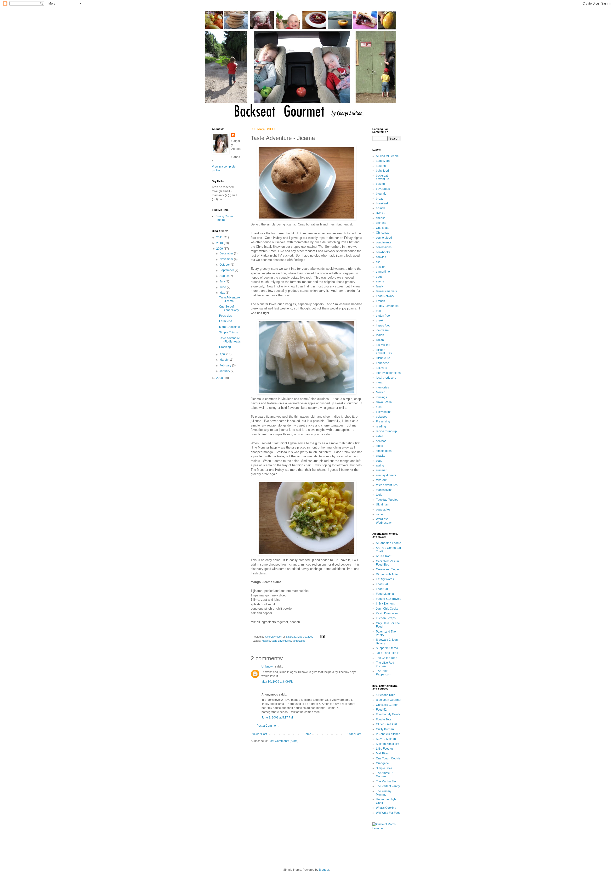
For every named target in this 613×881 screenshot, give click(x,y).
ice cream (382, 330)
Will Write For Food (388, 812)
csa (378, 262)
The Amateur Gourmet (384, 774)
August (224, 276)
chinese (381, 222)
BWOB (380, 213)
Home (307, 734)
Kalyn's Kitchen (386, 739)
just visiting (383, 345)
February (226, 365)
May (223, 292)
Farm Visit (225, 321)
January (225, 371)
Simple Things (228, 332)
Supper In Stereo (387, 648)
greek (379, 320)
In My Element (385, 603)
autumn (381, 166)
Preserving (383, 421)
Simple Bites (384, 768)
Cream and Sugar (387, 569)
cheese (381, 218)
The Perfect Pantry (388, 786)
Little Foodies (384, 748)
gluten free (383, 315)
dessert (381, 267)
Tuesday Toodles (387, 499)
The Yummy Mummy (383, 793)
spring (380, 465)
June (223, 287)
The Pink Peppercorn (383, 672)
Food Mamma (385, 593)
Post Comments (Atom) (283, 741)
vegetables (299, 640)
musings (381, 397)
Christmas (382, 232)
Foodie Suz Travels (388, 598)
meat (379, 382)
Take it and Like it (387, 653)
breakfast (382, 203)
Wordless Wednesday (384, 520)
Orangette (382, 763)
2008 (220, 378)
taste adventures (281, 640)
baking (380, 183)
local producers (386, 377)
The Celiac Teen (386, 658)
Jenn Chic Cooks (387, 608)
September (227, 270)
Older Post (354, 734)
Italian (380, 340)
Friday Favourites (387, 306)
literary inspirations (388, 373)
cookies (381, 257)
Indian (380, 335)
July (223, 281)
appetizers (383, 161)
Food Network (385, 296)
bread (380, 198)
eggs (379, 276)
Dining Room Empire (224, 218)
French (380, 301)
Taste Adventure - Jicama (229, 299)
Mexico (266, 640)
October (225, 264)
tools (379, 494)
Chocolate (382, 228)
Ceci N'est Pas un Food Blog (387, 563)
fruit (378, 311)
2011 (220, 237)
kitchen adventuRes (384, 351)
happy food (383, 325)
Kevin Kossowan (387, 613)
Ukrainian (382, 504)
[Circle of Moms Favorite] (386, 828)
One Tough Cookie (388, 758)
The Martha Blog (386, 781)
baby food (382, 170)
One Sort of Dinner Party (229, 308)
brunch (380, 208)
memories (382, 387)
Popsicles (225, 315)
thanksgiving (384, 490)
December (227, 253)
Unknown (267, 666)
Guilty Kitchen (385, 729)
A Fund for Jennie (387, 156)
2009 (220, 248)
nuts (378, 407)
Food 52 (381, 709)
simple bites (384, 451)
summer (381, 470)
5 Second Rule (385, 695)
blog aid (381, 193)
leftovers (381, 368)
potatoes (381, 416)
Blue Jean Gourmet (388, 699)
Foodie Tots (383, 719)
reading (381, 426)
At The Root (383, 556)
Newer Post (259, 734)
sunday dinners (386, 475)
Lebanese (382, 363)
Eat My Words (385, 579)
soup (379, 460)
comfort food (384, 237)
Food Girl (382, 584)
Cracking (225, 347)
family (380, 286)
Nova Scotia (384, 402)
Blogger (324, 869)
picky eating (384, 412)
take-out (381, 480)
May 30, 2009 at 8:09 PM (277, 681)
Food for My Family (388, 714)
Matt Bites (382, 753)
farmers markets (386, 291)
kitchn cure (383, 358)
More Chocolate (229, 327)
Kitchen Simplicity (387, 744)
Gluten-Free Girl (386, 724)
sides (379, 446)
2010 (220, 243)
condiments (383, 242)
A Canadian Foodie (388, 543)
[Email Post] (322, 636)
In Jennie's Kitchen (388, 734)
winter (380, 514)
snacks (380, 455)
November (227, 259)
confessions (384, 247)
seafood (381, 441)
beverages (383, 189)
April (223, 354)
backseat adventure (382, 177)
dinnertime (383, 271)
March (224, 359)
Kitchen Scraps (386, 618)
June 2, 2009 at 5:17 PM (277, 717)
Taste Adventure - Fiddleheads (230, 340)
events (380, 281)
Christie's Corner (387, 705)
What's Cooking (386, 807)
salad (379, 436)
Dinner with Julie (387, 574)
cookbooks (383, 252)
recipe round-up (386, 431)
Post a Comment (267, 725)
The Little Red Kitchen (385, 664)
